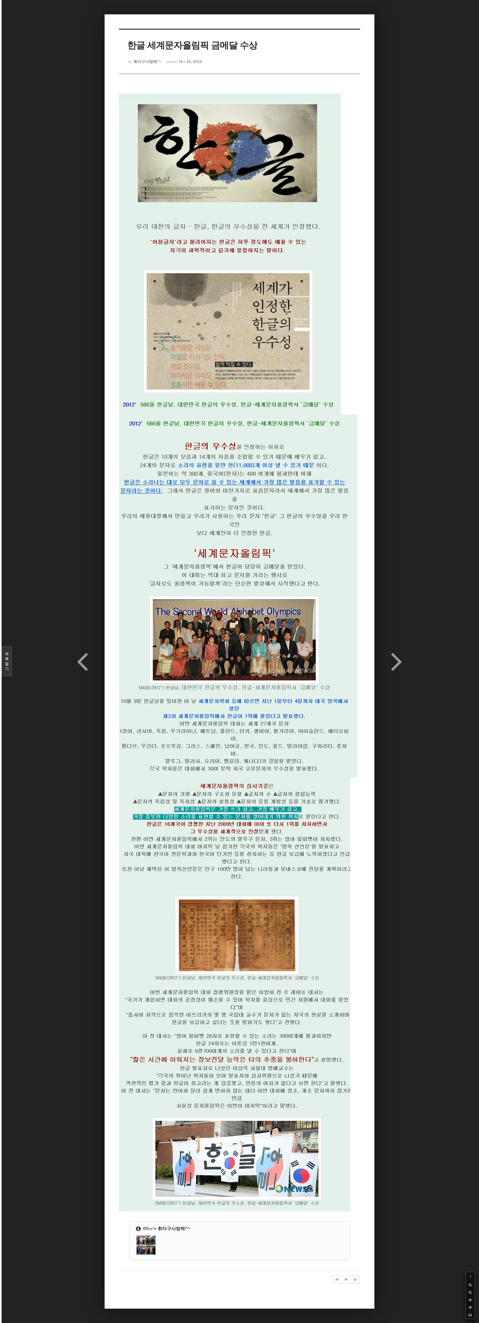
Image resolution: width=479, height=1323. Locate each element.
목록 (7, 661)
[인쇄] (470, 1315)
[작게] (470, 1292)
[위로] (470, 1300)
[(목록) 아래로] (470, 1307)
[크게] (470, 1285)
